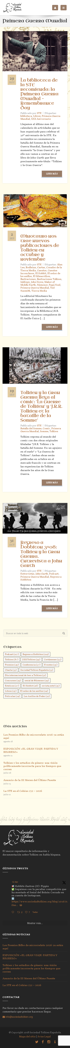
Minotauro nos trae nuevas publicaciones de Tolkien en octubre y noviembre (39, 248)
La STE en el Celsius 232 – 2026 (22, 791)
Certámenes (52, 659)
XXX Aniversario (41, 119)
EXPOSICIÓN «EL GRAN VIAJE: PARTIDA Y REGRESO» (30, 750)
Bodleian (31, 267)
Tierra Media (39, 290)
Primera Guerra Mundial (34, 287)
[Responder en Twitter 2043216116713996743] (13, 912)
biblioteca (26, 116)
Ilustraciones (28, 279)
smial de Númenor (37, 680)
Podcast (53, 573)
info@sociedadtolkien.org (19, 1016)
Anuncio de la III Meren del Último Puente (29, 780)
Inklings (25, 282)
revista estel (51, 685)
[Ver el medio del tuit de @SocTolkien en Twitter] (21, 905)
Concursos (13, 680)
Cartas (41, 267)
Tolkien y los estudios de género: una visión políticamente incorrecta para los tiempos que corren (32, 766)
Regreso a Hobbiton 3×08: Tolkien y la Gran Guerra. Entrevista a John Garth (41, 554)
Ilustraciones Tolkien (49, 279)
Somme (44, 431)
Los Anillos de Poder (37, 696)
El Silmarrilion (41, 276)
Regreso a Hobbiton (36, 654)
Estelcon (12, 685)
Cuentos (42, 270)
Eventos (50, 664)
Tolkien (53, 431)
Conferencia (31, 664)
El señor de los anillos (34, 691)
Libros (37, 116)
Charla (11, 670)
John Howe (37, 282)
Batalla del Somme (30, 428)
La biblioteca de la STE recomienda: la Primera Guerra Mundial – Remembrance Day (39, 94)
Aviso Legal (44, 1036)
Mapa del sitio (27, 1036)
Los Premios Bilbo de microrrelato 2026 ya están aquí (33, 736)
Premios (12, 664)
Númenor (42, 285)
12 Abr (15, 881)
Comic (46, 428)
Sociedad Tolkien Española (36, 670)
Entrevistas (27, 573)
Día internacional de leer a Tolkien (25, 675)
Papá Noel (54, 285)
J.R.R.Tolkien (31, 659)
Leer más (52, 173)
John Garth (42, 573)
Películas (12, 696)
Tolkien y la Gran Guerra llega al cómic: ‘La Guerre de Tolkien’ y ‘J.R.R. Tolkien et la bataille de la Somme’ (41, 406)
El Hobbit (40, 273)
